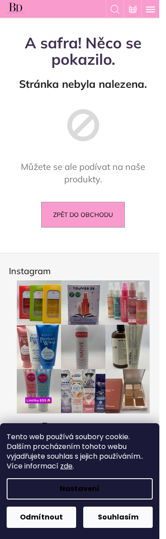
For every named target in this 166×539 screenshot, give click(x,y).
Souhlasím (118, 517)
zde (66, 466)
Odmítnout (41, 517)
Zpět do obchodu (83, 215)
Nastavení (80, 489)
